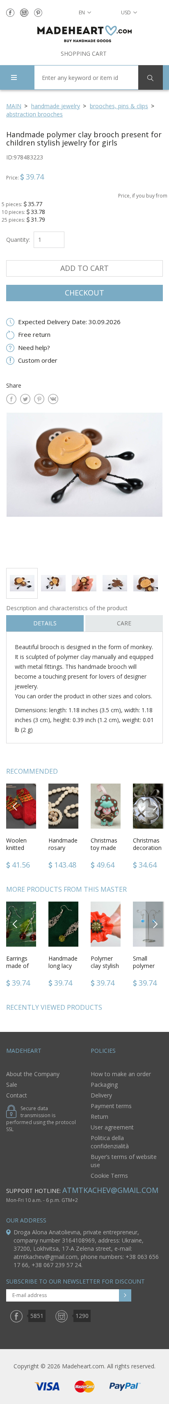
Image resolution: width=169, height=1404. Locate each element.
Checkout (84, 293)
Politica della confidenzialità (110, 1142)
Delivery (101, 1095)
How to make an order (121, 1074)
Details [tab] (45, 623)
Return (99, 1116)
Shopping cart (84, 53)
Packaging (104, 1084)
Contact (16, 1095)
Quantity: (18, 239)
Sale (11, 1084)
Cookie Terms (109, 1175)
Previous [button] (15, 806)
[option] (84, 487)
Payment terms (111, 1106)
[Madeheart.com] (84, 33)
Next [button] (155, 806)
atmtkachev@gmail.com (110, 1190)
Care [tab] (124, 623)
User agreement (112, 1127)
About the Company (32, 1074)
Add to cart (84, 268)
